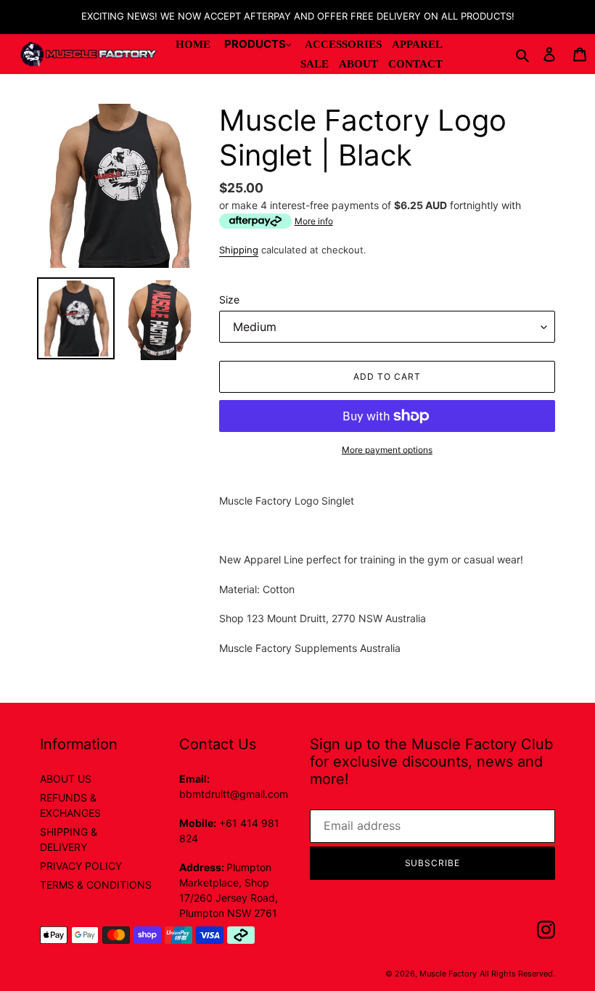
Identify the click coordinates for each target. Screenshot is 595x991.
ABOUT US (65, 778)
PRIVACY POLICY (81, 866)
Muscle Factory (448, 973)
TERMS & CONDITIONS (96, 884)
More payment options (387, 449)
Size (229, 299)
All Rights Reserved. (517, 973)
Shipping (238, 250)
